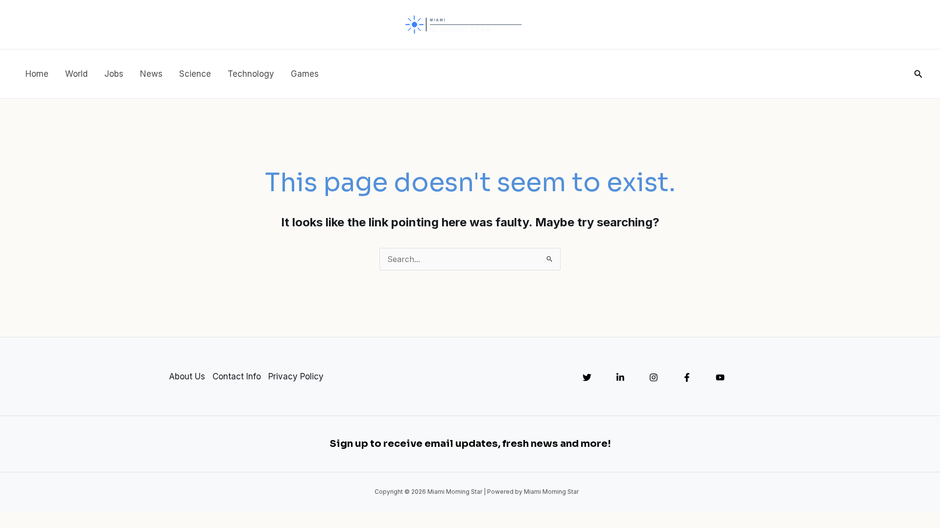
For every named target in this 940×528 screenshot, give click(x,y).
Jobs (113, 74)
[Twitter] (587, 377)
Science (195, 74)
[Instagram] (653, 377)
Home (36, 74)
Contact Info (236, 376)
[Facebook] (686, 377)
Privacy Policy (296, 376)
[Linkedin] (620, 377)
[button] (918, 74)
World (76, 74)
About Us (187, 376)
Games (305, 74)
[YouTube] (720, 377)
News (151, 74)
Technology (251, 74)
